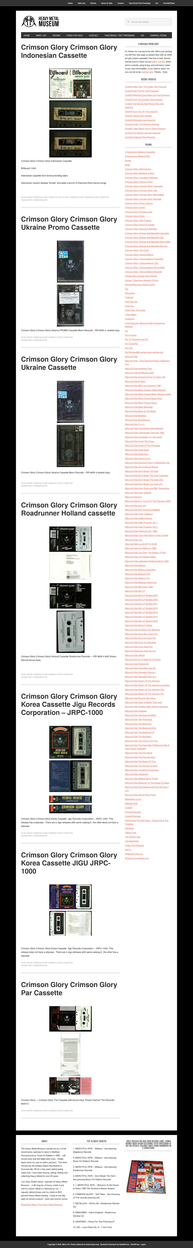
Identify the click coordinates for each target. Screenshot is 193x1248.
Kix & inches (131, 335)
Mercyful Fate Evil (133, 496)
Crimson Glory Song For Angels (140, 224)
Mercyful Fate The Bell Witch (138, 736)
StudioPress (124, 1244)
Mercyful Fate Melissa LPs (137, 578)
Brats (127, 164)
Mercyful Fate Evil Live (135, 505)
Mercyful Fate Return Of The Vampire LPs (144, 693)
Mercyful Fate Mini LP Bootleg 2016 (141, 620)
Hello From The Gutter (135, 310)
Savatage (129, 828)
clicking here (147, 71)
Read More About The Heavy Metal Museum (41, 1204)
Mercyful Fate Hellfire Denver (138, 518)
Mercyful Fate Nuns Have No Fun (140, 650)
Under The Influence (134, 845)
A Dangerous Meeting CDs (137, 156)
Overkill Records (133, 811)
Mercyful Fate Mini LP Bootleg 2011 (141, 603)
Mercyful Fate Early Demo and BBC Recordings (147, 488)
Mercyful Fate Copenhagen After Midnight (144, 428)
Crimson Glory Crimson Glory (139, 181)
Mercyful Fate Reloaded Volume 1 (140, 672)
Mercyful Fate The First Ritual (138, 752)
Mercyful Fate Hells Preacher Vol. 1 (141, 522)
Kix (126, 330)
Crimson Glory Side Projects (138, 220)
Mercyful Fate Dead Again (137, 449)
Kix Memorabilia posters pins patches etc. (144, 352)
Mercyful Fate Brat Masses (137, 419)
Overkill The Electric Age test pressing (142, 132)
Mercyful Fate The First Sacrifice (140, 757)
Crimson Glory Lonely (135, 207)
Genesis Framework (108, 1244)
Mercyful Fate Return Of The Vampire (142, 680)
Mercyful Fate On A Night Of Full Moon (143, 659)
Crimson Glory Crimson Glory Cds (141, 190)
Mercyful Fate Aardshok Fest (138, 368)
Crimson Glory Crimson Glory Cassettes (89, 197)
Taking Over (130, 832)
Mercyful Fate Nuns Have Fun (139, 646)
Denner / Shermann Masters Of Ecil (141, 280)
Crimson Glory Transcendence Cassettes (144, 258)
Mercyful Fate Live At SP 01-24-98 (141, 543)
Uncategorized (131, 840)
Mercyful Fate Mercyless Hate (139, 586)
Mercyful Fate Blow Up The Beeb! (140, 411)
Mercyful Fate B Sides (135, 381)
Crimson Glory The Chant (137, 250)
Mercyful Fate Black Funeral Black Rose (143, 398)
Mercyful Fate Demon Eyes (137, 458)
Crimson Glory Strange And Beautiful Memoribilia (147, 241)
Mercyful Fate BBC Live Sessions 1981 (143, 385)
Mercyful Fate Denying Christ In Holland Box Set (147, 462)
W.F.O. (128, 849)
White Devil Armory (134, 853)
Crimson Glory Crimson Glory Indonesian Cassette (69, 51)
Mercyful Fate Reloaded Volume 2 (140, 676)
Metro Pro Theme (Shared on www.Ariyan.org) (80, 1244)
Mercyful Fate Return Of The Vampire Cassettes (147, 685)
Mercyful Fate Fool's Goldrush (139, 513)
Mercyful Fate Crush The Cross (139, 441)
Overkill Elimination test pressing (140, 120)
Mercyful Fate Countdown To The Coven (143, 436)
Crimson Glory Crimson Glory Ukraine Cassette (69, 363)
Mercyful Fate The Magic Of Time (140, 761)
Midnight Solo (131, 803)
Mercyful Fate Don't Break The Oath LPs (143, 484)
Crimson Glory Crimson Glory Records (143, 198)
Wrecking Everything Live (137, 858)
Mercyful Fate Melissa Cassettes (140, 569)
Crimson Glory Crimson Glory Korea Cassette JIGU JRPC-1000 (69, 863)
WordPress (135, 1244)
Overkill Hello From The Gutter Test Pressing (145, 86)
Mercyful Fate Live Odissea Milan (140, 556)
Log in (143, 1244)
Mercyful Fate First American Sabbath (142, 509)
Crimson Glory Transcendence (139, 254)
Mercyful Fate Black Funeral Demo (141, 402)
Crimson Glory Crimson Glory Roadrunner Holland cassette (69, 509)
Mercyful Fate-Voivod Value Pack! (140, 794)
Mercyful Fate (131, 356)
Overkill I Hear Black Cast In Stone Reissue (145, 128)
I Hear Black (130, 314)
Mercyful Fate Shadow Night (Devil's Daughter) (146, 706)
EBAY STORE (158, 61)
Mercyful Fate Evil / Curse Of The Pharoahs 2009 (147, 501)
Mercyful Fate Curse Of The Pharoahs (142, 445)
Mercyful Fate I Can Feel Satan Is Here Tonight (146, 535)
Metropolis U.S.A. (133, 799)
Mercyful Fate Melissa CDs (137, 573)
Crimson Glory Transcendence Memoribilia (145, 267)
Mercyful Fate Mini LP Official (138, 625)
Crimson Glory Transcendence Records (143, 271)
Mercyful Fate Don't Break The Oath (141, 471)
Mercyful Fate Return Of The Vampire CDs (144, 689)
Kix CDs (129, 347)
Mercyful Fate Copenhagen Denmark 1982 (144, 432)
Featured (129, 297)
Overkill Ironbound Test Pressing (140, 137)
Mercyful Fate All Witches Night (139, 372)
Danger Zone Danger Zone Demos (141, 275)
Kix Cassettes (131, 343)
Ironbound (129, 318)
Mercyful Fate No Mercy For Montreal (142, 629)
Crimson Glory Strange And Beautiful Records (146, 245)
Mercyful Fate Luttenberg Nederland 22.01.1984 (147, 561)
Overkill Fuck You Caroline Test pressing (143, 99)
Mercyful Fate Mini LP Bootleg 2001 (141, 595)
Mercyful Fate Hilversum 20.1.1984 (141, 531)
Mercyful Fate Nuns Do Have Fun (140, 638)
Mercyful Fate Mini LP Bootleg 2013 (141, 612)
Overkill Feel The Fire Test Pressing (141, 90)
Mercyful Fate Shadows (136, 710)
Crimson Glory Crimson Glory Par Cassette (69, 988)
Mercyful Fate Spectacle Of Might (140, 715)
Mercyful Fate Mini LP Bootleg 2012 (141, 608)
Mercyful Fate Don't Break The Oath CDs (144, 479)
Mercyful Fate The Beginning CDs (140, 727)
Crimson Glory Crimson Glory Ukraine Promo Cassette (69, 223)
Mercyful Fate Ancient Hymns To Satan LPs (145, 376)
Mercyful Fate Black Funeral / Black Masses (145, 389)
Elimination (130, 293)
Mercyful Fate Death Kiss (136, 453)
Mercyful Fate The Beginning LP (139, 732)
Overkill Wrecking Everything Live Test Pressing (147, 95)
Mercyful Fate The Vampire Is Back (141, 765)
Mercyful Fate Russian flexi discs (140, 698)
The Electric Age (132, 836)
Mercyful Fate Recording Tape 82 (140, 668)
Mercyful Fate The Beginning (138, 723)
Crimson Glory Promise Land (138, 211)
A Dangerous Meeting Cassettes (140, 151)
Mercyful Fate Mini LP (135, 590)
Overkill (128, 807)
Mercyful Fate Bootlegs (135, 415)
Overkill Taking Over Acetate (138, 115)
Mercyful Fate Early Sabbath (138, 492)
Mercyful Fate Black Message (139, 406)
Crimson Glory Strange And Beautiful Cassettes (147, 233)
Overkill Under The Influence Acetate (142, 124)
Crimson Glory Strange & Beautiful (141, 228)
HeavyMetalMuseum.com (40, 21)
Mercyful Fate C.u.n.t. (135, 424)
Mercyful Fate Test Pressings (138, 719)
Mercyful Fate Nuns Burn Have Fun (141, 633)
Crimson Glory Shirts (135, 215)
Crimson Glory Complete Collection (51, 197)
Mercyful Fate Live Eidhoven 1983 (140, 548)
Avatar (128, 160)
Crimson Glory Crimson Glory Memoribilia (144, 194)
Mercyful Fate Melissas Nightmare (141, 582)
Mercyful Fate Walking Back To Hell (141, 778)
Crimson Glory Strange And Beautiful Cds (144, 237)
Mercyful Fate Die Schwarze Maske (141, 466)
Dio (126, 288)
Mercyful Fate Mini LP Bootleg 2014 (141, 616)
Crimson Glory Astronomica (138, 168)
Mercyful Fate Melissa (135, 565)
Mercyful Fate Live (133, 539)
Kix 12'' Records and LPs (136, 339)
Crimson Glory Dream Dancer (139, 203)
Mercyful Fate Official (135, 655)
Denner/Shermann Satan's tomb (140, 284)
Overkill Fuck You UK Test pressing (141, 111)
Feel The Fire (131, 301)
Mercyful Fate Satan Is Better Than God (143, 702)
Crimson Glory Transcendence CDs (141, 263)
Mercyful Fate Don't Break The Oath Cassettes (146, 475)
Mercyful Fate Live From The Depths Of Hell (145, 552)
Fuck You (129, 305)
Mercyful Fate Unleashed (136, 774)
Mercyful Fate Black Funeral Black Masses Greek (148, 394)
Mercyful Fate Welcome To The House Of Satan (147, 782)
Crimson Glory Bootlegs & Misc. (140, 173)
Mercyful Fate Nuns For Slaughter (140, 642)
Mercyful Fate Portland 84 (137, 663)
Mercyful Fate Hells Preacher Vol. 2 (141, 526)
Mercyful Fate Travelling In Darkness (142, 769)
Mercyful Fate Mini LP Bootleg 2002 (141, 599)
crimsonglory (40, 200)
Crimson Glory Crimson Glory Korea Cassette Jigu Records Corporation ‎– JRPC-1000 (69, 704)
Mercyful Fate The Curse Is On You (141, 740)
